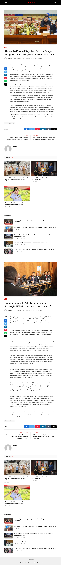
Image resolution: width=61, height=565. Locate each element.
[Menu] (6, 2)
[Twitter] (5, 72)
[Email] (5, 84)
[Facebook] (5, 68)
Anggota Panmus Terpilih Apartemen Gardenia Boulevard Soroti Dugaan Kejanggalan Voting (33, 235)
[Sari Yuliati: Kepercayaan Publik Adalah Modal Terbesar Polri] (8, 244)
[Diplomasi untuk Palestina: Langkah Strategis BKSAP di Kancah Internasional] (30, 279)
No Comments (27, 58)
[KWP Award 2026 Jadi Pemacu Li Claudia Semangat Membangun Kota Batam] (17, 193)
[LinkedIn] (5, 75)
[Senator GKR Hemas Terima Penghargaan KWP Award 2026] (44, 168)
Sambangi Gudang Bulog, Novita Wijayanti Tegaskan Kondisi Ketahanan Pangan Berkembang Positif (16, 179)
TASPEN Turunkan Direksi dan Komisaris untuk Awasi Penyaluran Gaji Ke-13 (35, 249)
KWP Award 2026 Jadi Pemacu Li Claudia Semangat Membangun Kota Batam (15, 203)
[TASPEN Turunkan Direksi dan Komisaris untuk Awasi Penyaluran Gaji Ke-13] (8, 251)
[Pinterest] (5, 78)
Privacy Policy (28, 562)
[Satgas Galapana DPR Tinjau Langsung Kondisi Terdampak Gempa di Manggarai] (8, 222)
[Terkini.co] (30, 2)
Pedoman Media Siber (38, 562)
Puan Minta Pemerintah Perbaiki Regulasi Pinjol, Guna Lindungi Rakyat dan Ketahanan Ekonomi (17, 436)
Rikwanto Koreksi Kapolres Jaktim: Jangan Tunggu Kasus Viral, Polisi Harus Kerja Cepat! (43, 436)
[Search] (55, 2)
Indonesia (11, 123)
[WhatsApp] (5, 81)
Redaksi (10, 58)
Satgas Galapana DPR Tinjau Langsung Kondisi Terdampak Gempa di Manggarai (32, 220)
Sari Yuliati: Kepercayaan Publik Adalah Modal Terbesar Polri (31, 242)
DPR (6, 47)
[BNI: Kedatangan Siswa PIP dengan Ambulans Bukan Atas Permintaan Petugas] (8, 229)
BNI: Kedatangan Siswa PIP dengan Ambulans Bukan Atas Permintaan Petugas (35, 227)
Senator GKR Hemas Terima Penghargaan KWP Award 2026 (42, 178)
